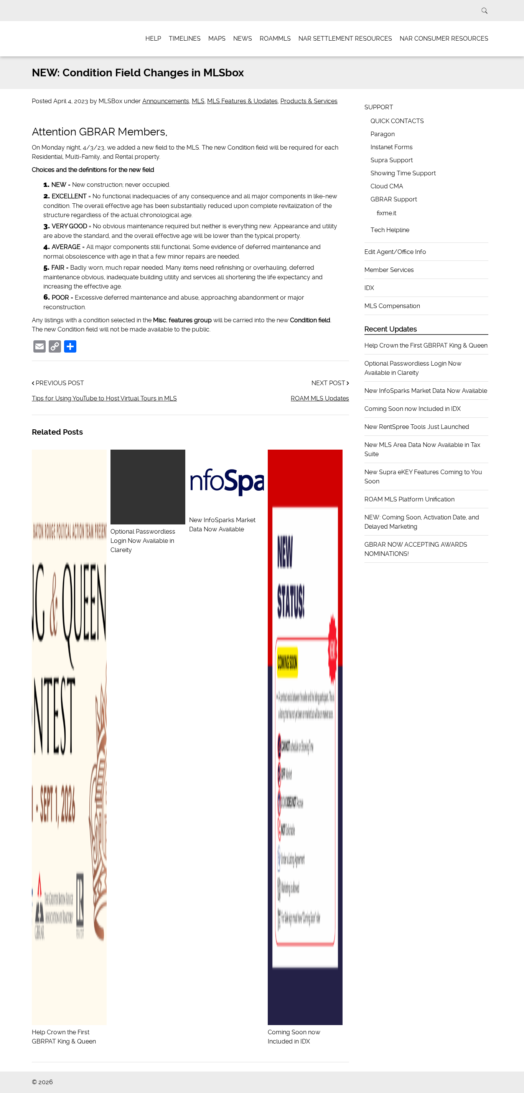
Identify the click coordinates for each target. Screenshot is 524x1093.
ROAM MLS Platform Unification (409, 499)
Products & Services (309, 101)
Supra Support (392, 160)
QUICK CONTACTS (397, 121)
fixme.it (386, 213)
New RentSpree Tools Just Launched (416, 426)
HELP (153, 38)
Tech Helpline (390, 230)
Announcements (165, 101)
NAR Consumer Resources (444, 38)
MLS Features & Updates (242, 101)
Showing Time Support (403, 173)
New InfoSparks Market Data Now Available (222, 524)
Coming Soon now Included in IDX (294, 1037)
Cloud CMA (387, 186)
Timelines (185, 38)
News (242, 38)
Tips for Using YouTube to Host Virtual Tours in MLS (104, 398)
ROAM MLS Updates (320, 398)
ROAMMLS (275, 38)
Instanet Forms (392, 147)
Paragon (383, 134)
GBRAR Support (394, 199)
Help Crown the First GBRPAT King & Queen (64, 1037)
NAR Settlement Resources (345, 38)
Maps (217, 38)
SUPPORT (378, 107)
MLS (198, 101)
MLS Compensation (392, 306)
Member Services (389, 270)
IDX (369, 288)
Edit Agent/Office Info (395, 252)
